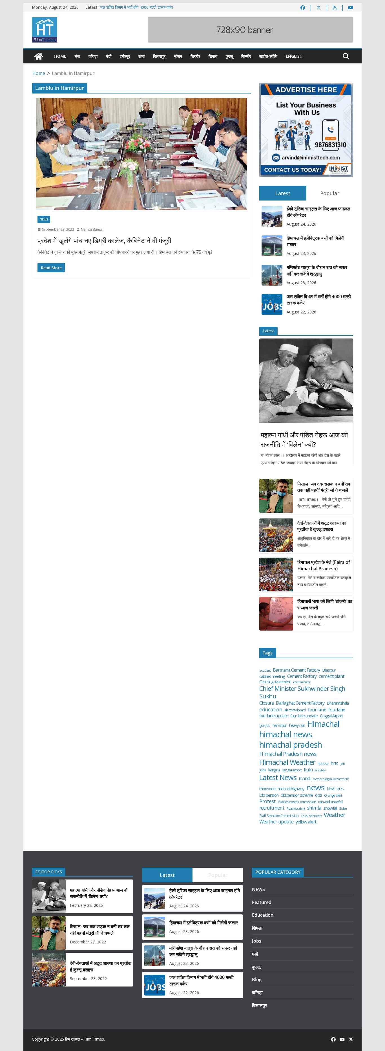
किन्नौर (246, 56)
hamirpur (280, 725)
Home (60, 56)
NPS (340, 789)
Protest (267, 801)
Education (262, 915)
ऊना (141, 56)
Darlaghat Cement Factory (300, 703)
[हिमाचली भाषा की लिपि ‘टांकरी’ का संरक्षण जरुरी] (276, 614)
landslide (320, 770)
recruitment (271, 808)
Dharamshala (338, 703)
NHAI (331, 788)
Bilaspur (328, 670)
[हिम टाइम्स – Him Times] (38, 56)
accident (265, 670)
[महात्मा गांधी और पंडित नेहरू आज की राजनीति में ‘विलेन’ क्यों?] (306, 381)
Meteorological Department (331, 779)
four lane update (304, 715)
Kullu (308, 769)
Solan (343, 808)
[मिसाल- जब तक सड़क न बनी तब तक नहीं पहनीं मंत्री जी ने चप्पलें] (276, 496)
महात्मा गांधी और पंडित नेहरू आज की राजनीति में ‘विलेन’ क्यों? (304, 439)
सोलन (178, 56)
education (270, 709)
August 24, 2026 (301, 224)
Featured (261, 902)
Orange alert (333, 795)
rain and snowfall (330, 802)
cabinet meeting (272, 676)
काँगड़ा (93, 56)
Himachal (323, 724)
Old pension (268, 795)
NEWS (44, 219)
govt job (264, 725)
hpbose (323, 763)
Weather (334, 815)
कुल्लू (229, 56)
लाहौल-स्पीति (268, 56)
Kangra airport (292, 770)
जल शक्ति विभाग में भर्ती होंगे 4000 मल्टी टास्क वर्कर (136, 7)
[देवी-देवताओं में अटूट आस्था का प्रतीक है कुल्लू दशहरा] (276, 535)
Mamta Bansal (92, 229)
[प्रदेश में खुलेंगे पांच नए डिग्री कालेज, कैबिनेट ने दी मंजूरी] (141, 154)
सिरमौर (195, 56)
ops (318, 795)
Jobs (256, 941)
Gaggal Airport (331, 715)
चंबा (77, 56)
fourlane (336, 710)
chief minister (301, 682)
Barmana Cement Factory (296, 670)
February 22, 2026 (86, 905)
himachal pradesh (290, 745)
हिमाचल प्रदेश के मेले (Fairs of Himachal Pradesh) (323, 565)
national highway (291, 788)
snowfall (330, 808)
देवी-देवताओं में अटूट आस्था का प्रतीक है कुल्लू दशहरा (321, 526)
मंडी (108, 56)
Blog (257, 979)
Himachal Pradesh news (288, 754)
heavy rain (297, 725)
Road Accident (296, 808)
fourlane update (273, 715)
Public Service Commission (297, 802)
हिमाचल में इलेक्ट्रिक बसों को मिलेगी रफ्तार (315, 241)
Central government (275, 681)
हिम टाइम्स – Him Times (84, 1039)
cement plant (331, 676)
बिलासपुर (159, 56)
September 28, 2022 (88, 978)
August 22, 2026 (301, 312)
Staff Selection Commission (278, 815)
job (342, 764)
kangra (274, 769)
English (294, 56)
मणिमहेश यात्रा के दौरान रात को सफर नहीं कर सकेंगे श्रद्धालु (317, 270)
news (315, 787)
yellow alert (306, 822)
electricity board (295, 710)
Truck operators (311, 816)
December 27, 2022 (88, 942)
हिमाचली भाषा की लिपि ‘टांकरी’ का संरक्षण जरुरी (324, 604)
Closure (266, 703)
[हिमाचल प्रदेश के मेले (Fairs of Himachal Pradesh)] (276, 574)
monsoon (267, 788)
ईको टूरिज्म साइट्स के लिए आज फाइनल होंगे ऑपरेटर (318, 212)
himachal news (285, 734)
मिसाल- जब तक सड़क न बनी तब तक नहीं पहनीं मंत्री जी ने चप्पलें (323, 487)
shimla (314, 808)
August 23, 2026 (301, 253)
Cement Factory (302, 676)
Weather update (276, 821)
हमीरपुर (125, 56)
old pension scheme (297, 795)
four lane (317, 710)
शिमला (213, 56)
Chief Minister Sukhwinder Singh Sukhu (302, 692)
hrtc (334, 763)
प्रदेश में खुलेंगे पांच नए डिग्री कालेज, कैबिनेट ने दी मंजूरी (104, 240)
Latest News (278, 777)
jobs (262, 769)
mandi (304, 778)
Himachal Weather (287, 762)
